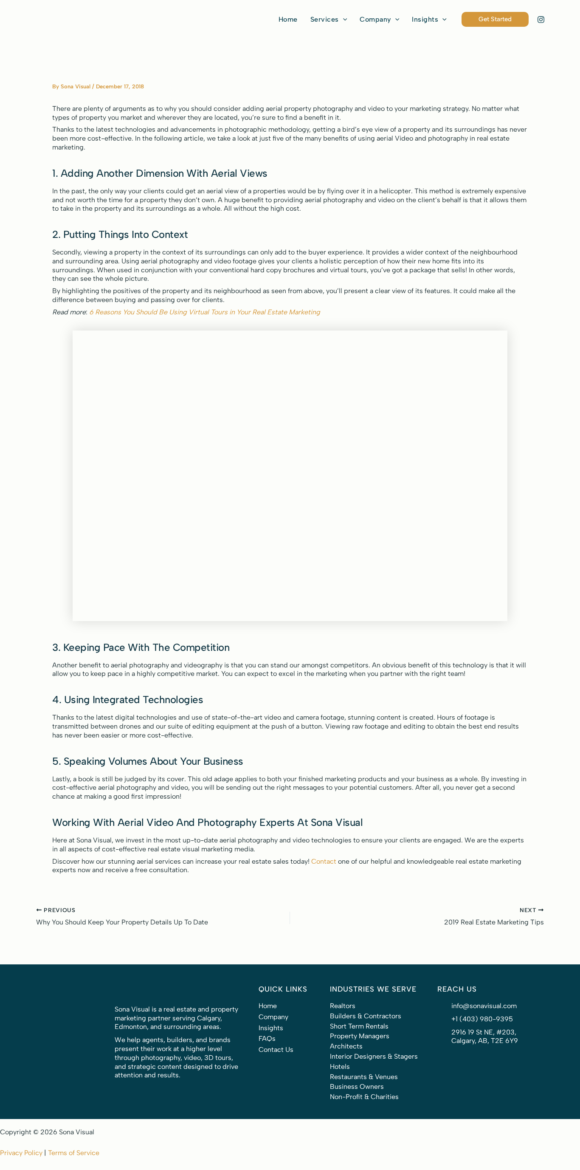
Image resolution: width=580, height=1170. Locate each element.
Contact (323, 861)
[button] (329, 19)
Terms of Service (73, 1153)
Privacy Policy (21, 1153)
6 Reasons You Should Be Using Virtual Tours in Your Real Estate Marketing (204, 312)
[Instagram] (541, 19)
